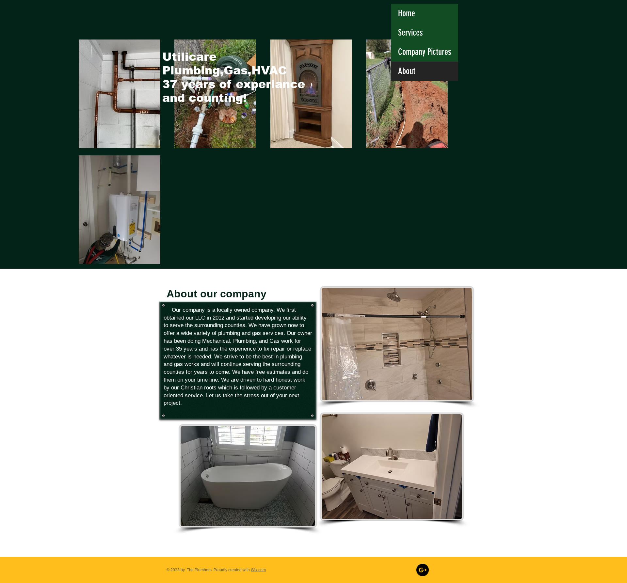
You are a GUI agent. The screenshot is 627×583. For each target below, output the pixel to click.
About (406, 71)
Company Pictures (424, 52)
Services (410, 32)
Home (406, 13)
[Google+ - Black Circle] (422, 570)
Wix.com (258, 570)
